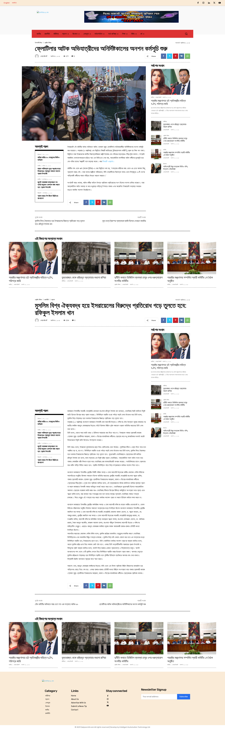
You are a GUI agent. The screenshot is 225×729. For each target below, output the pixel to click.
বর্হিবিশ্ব (165, 121)
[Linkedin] (209, 3)
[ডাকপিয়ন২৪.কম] (56, 15)
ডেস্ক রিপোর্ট (43, 56)
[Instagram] (203, 3)
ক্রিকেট (39, 193)
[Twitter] (214, 3)
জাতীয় (39, 165)
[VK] (181, 56)
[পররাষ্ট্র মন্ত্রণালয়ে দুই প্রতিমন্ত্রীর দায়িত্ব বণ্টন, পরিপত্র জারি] (170, 82)
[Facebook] (198, 3)
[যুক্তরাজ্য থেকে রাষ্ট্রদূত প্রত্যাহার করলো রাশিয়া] (156, 126)
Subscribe (183, 697)
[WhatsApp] (187, 56)
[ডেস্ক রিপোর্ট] (37, 56)
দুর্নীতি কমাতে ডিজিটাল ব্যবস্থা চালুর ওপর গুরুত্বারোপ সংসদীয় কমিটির (175, 139)
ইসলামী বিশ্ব (38, 43)
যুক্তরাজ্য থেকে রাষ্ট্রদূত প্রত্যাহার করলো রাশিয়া (84, 277)
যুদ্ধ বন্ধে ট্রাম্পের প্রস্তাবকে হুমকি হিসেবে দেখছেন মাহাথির (124, 220)
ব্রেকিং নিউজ (47, 43)
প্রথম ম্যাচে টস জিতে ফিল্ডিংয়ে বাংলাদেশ (48, 197)
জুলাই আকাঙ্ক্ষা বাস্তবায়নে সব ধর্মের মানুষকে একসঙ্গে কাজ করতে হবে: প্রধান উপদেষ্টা (49, 184)
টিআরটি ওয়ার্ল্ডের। (108, 161)
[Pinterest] (175, 56)
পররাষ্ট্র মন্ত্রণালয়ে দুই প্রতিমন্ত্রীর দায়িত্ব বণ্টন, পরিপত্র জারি (31, 279)
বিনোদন (39, 154)
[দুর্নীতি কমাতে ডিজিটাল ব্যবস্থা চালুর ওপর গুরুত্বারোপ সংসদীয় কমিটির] (156, 140)
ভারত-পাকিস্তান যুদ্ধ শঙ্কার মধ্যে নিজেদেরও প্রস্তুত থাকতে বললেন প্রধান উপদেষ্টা (49, 171)
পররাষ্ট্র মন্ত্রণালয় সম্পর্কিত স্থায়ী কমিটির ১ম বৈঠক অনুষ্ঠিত (190, 279)
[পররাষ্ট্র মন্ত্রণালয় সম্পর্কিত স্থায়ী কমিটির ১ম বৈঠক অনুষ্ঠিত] (156, 154)
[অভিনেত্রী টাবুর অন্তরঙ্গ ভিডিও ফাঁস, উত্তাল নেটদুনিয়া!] (156, 168)
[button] (186, 34)
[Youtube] (219, 3)
